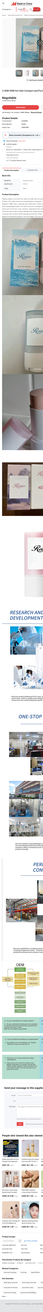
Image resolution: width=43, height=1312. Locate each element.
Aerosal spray (25, 1253)
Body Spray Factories (11, 1282)
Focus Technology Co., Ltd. (26, 1304)
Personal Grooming (10, 1272)
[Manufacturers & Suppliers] (21, 4)
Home (4, 15)
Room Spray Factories (29, 1282)
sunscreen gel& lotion (9, 1245)
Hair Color (24, 1249)
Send (20, 1124)
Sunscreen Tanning (10, 1293)
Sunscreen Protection (11, 1287)
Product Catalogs (31, 1241)
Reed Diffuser (35, 1272)
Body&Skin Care (7, 1253)
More (4, 1296)
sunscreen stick (7, 1249)
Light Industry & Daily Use (15, 15)
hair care (24, 1245)
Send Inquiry (20, 107)
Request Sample (36, 112)
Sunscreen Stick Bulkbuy (28, 1293)
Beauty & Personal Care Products (33, 15)
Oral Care (24, 1272)
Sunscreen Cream (27, 1287)
